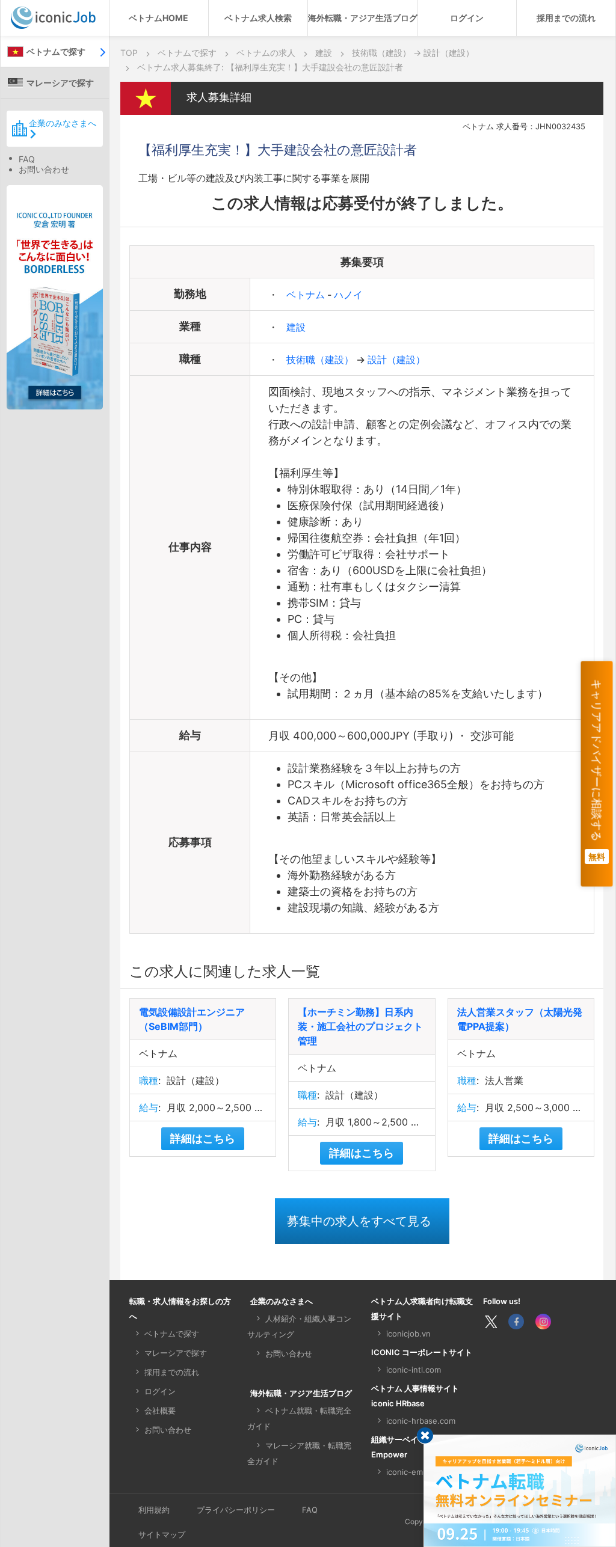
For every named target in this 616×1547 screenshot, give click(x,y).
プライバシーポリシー (236, 1510)
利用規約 (154, 1510)
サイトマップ (161, 1534)
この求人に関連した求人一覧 (224, 971)
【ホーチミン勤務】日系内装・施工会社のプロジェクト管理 (360, 1026)
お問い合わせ (44, 169)
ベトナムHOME (158, 18)
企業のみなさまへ (62, 123)
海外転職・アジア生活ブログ (362, 18)
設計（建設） (396, 360)
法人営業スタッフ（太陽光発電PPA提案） (519, 1019)
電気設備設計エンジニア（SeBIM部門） (192, 1019)
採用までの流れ (566, 18)
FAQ (27, 159)
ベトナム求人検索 (258, 18)
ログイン (467, 18)
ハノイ (348, 295)
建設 (296, 327)
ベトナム (306, 295)
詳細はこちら (202, 1138)
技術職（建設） (321, 360)
